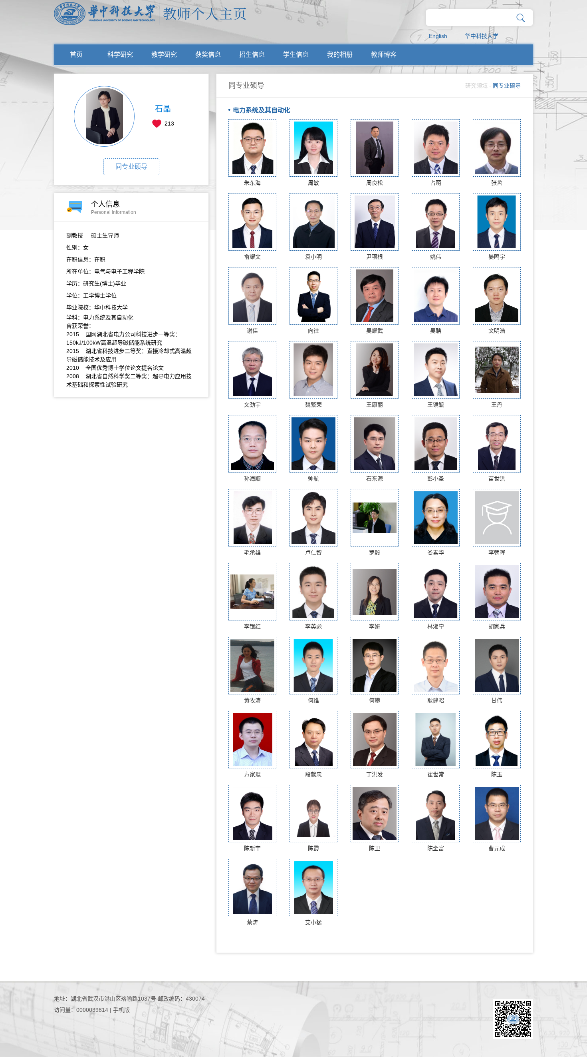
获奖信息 (208, 54)
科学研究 (120, 54)
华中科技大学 (481, 36)
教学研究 (164, 54)
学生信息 (296, 54)
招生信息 (252, 54)
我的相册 (340, 54)
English (438, 36)
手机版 (121, 1010)
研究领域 (476, 85)
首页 (76, 54)
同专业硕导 (131, 166)
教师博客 (384, 54)
